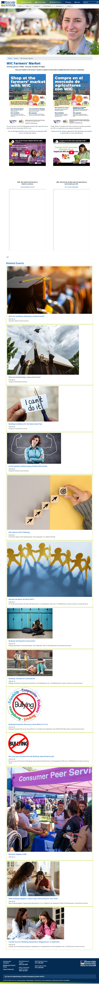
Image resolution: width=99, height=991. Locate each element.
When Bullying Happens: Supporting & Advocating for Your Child (33, 898)
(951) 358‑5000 (39, 967)
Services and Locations (7, 962)
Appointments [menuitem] (47, 6)
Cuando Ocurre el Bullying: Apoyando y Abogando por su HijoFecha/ (34, 942)
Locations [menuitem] (36, 6)
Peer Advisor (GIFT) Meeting (19, 532)
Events (16, 58)
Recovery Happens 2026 (17, 854)
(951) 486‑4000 (39, 963)
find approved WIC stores (20, 131)
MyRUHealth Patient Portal (9, 966)
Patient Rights (29, 980)
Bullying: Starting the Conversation (22, 641)
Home (10, 58)
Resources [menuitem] (59, 6)
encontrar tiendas (60, 131)
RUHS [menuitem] (19, 6)
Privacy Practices (21, 980)
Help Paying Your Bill (57, 980)
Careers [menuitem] (69, 6)
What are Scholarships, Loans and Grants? (25, 377)
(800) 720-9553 (23, 970)
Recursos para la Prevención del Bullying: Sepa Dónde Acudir (31, 756)
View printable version (27, 187)
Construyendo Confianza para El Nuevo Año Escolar (28, 466)
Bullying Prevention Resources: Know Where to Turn (28, 724)
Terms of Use (37, 980)
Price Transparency (47, 980)
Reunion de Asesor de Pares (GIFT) (21, 599)
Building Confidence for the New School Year (25, 424)
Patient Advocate (8, 969)
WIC (8, 257)
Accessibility (67, 980)
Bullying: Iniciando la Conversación (22, 678)
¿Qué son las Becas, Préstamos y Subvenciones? (26, 316)
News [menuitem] (27, 6)
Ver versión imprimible (71, 187)
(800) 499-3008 (23, 964)
